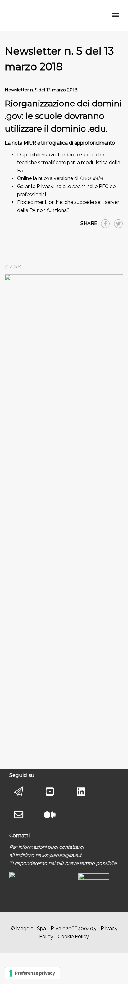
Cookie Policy (73, 937)
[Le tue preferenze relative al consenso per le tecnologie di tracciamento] (32, 973)
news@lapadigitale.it (58, 855)
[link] (58, 855)
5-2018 (12, 267)
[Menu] (115, 15)
